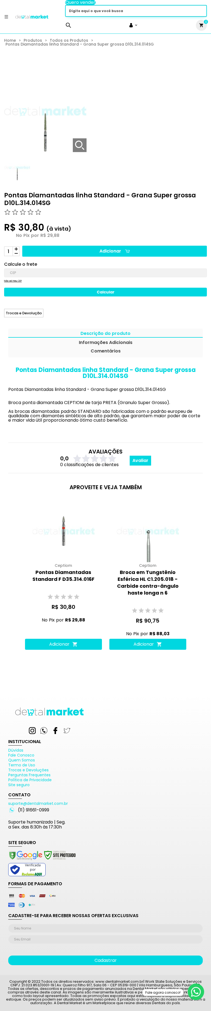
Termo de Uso (21, 765)
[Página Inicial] (31, 19)
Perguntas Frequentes (29, 775)
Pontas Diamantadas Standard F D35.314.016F (63, 575)
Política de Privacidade (30, 780)
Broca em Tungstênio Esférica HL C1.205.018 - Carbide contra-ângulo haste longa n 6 (148, 582)
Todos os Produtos (69, 40)
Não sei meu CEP (13, 281)
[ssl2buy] (42, 861)
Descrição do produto (105, 334)
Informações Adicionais (105, 343)
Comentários (106, 351)
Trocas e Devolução (24, 313)
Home (10, 40)
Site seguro (19, 785)
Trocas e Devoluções (28, 770)
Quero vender (80, 2)
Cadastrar (106, 960)
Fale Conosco (21, 755)
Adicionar (110, 251)
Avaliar (140, 460)
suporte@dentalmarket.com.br (38, 803)
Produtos (33, 40)
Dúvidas (15, 750)
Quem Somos (21, 760)
